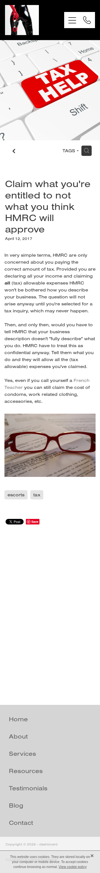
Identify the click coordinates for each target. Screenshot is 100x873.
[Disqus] (50, 608)
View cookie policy (73, 867)
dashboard (48, 844)
